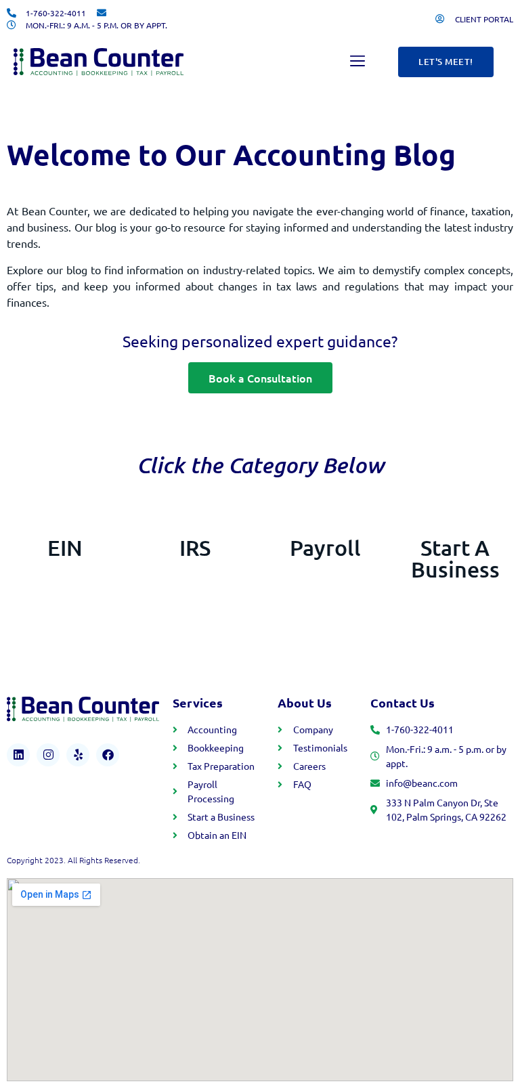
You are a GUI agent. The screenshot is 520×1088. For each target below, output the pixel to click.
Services (198, 702)
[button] (358, 62)
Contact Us (402, 702)
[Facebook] (107, 754)
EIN (65, 547)
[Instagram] (48, 754)
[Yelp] (77, 754)
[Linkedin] (18, 754)
